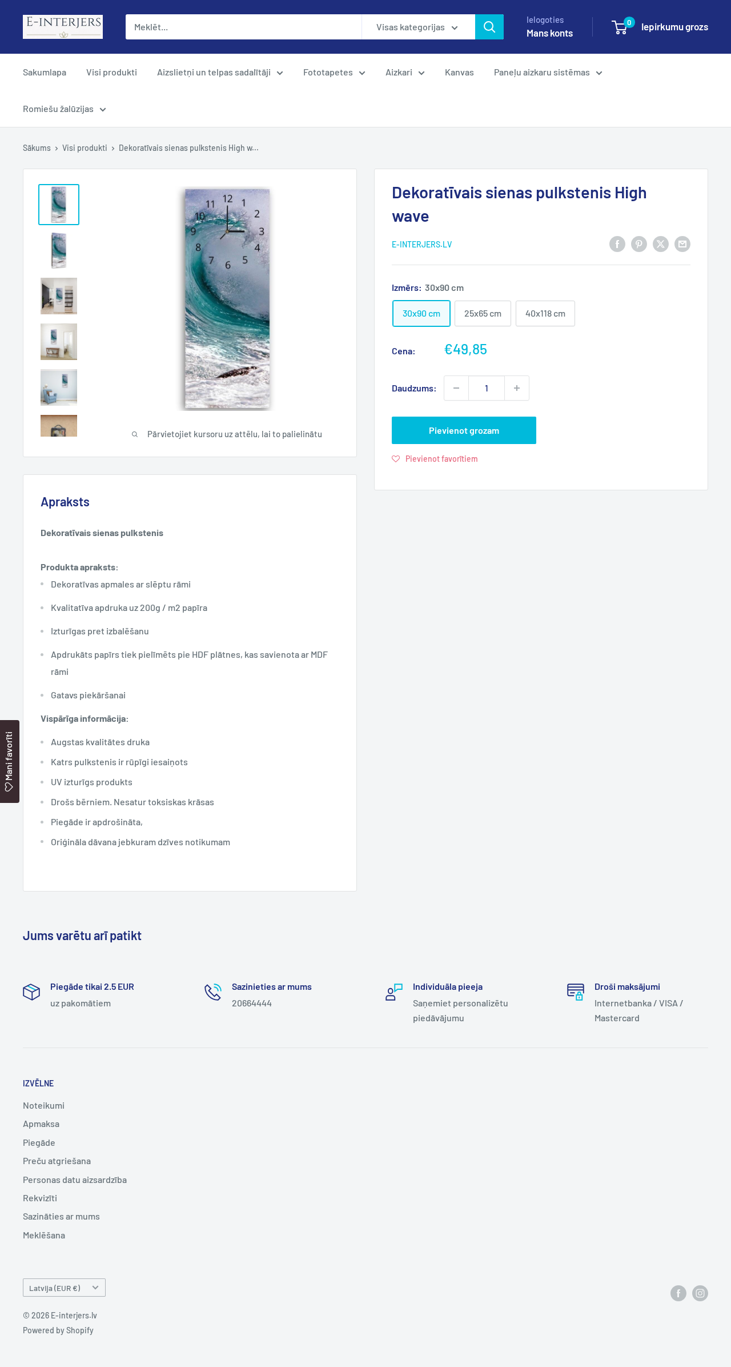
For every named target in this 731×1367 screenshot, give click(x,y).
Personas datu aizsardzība (75, 1179)
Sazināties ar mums (61, 1215)
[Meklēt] (489, 26)
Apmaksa (41, 1123)
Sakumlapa (44, 71)
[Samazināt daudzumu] (456, 388)
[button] (435, 458)
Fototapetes (328, 71)
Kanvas (459, 71)
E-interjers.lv (422, 244)
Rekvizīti (40, 1197)
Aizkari (398, 71)
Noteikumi (44, 1105)
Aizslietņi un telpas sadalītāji (214, 71)
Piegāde (39, 1142)
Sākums (37, 148)
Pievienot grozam (464, 430)
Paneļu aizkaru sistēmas (542, 71)
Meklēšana (44, 1234)
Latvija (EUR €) (54, 1288)
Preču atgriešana (57, 1160)
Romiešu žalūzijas (58, 108)
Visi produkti (111, 71)
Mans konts (550, 32)
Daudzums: (414, 387)
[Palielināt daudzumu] (517, 388)
